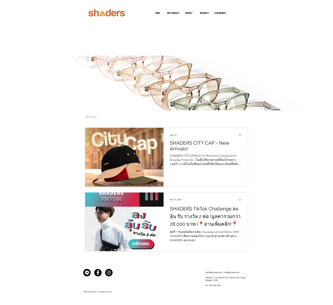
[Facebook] (98, 272)
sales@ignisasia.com (214, 272)
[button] (204, 13)
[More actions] (241, 135)
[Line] (87, 272)
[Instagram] (109, 272)
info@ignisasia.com (232, 272)
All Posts (91, 117)
